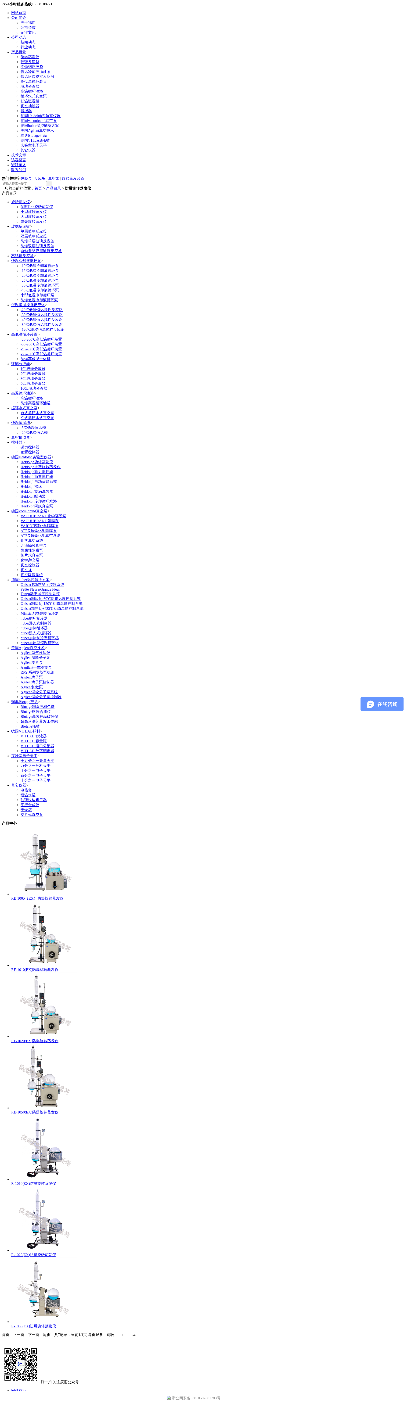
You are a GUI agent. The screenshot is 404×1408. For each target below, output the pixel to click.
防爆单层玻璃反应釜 (37, 241)
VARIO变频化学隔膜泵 (39, 526)
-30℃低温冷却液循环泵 (40, 285)
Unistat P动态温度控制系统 (42, 585)
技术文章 (18, 155)
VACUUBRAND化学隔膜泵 (43, 516)
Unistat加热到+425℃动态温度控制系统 (52, 609)
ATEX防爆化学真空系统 (40, 536)
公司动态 (18, 37)
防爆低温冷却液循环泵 (39, 300)
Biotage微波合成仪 (36, 712)
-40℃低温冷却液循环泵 (40, 290)
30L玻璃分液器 (33, 379)
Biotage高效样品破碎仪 (39, 716)
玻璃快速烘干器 (34, 800)
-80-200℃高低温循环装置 (41, 354)
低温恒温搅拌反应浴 (37, 77)
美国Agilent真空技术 (37, 131)
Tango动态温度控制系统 (40, 594)
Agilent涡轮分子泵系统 (39, 692)
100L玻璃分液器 (34, 388)
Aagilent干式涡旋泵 (36, 667)
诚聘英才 (18, 165)
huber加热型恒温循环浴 (40, 643)
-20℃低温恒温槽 (34, 433)
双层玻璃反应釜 (34, 236)
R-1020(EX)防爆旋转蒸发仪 (33, 1255)
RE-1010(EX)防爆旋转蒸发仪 (34, 970)
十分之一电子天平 (35, 780)
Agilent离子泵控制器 (37, 682)
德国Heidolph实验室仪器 (41, 116)
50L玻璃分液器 (33, 383)
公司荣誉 (28, 27)
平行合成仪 (30, 805)
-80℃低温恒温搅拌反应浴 (42, 325)
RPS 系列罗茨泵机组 (37, 672)
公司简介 (18, 18)
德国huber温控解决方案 (40, 126)
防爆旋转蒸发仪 (34, 221)
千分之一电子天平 (35, 770)
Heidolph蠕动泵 (33, 496)
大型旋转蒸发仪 (34, 217)
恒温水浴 (28, 795)
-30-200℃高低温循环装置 (41, 344)
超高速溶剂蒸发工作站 (39, 721)
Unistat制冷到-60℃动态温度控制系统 (51, 599)
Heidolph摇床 (31, 486)
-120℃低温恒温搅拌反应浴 (43, 329)
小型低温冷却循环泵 (37, 295)
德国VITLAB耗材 (35, 140)
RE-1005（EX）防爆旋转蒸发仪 (37, 898)
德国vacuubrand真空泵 (39, 121)
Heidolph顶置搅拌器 (37, 477)
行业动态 (28, 47)
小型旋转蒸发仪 (34, 212)
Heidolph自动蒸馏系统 (39, 482)
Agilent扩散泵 (32, 687)
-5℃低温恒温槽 (33, 428)
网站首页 (18, 13)
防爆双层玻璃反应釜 (37, 246)
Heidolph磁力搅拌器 (37, 472)
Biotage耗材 (30, 726)
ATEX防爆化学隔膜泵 (39, 531)
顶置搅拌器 (30, 452)
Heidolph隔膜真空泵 (37, 506)
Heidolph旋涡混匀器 (37, 491)
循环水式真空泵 (34, 96)
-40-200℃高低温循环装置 (41, 349)
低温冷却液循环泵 (35, 72)
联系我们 (18, 170)
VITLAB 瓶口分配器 (37, 746)
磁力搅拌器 (30, 447)
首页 (38, 188)
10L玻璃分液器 (33, 369)
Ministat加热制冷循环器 (40, 613)
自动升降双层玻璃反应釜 (41, 251)
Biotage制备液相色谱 (37, 707)
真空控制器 (30, 565)
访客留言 (18, 160)
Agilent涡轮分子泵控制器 (41, 697)
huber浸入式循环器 (36, 633)
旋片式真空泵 (32, 555)
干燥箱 (26, 810)
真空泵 (53, 178)
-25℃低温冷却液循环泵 (40, 280)
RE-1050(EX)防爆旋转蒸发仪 (34, 1112)
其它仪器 (28, 150)
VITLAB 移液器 (34, 736)
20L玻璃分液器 (33, 374)
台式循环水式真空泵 (37, 413)
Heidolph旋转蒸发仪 (37, 462)
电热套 (26, 790)
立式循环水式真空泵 (37, 418)
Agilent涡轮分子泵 (35, 658)
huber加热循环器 (34, 628)
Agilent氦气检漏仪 (35, 653)
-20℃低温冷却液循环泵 (40, 275)
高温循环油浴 (32, 91)
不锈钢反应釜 (32, 67)
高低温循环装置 (34, 81)
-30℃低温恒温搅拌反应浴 (42, 315)
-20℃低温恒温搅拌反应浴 (42, 310)
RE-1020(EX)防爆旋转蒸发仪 (34, 1041)
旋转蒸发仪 (30, 57)
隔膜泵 (26, 178)
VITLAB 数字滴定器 (37, 751)
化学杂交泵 (30, 560)
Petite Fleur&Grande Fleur (40, 589)
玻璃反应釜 (30, 62)
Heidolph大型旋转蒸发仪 (41, 467)
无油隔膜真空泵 (34, 545)
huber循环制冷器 (34, 618)
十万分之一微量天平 (37, 761)
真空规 (26, 570)
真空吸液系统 (32, 575)
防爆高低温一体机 (35, 359)
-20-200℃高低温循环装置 (41, 339)
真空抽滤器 (30, 106)
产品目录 (18, 52)
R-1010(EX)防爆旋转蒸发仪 (33, 1183)
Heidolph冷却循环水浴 (39, 501)
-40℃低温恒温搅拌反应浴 (42, 320)
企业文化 (28, 32)
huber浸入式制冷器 (36, 623)
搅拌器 (26, 111)
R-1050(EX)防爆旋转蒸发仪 (33, 1326)
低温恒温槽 (30, 101)
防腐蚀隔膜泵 (32, 550)
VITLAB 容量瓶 (34, 741)
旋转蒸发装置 (73, 178)
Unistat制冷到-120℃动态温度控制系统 (52, 604)
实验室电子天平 (34, 145)
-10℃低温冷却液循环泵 (40, 266)
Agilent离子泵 (32, 677)
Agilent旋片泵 (32, 662)
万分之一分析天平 (35, 766)
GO (134, 1335)
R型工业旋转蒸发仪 (37, 207)
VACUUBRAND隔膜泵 (40, 521)
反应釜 (40, 178)
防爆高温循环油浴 (35, 403)
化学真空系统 (32, 540)
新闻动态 (28, 42)
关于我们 (28, 23)
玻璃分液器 (30, 86)
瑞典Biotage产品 (34, 135)
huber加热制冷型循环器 (40, 638)
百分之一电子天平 (35, 775)
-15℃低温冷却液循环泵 (40, 271)
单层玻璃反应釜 (34, 231)
